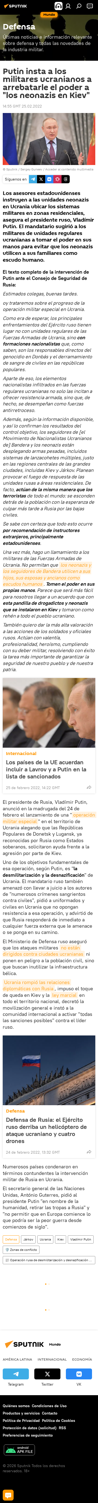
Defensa (15, 1111)
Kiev (60, 1239)
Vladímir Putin (80, 1239)
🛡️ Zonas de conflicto (21, 1250)
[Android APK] (19, 1450)
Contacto (49, 1413)
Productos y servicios (21, 1413)
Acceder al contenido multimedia (69, 169)
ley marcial (64, 995)
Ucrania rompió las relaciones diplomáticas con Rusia (37, 985)
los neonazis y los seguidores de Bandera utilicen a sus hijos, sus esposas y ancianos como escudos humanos (47, 574)
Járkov (28, 1239)
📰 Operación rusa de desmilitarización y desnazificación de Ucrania (50, 1260)
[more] (89, 787)
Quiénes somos (16, 1405)
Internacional (21, 753)
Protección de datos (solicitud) (30, 1427)
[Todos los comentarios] (8, 1495)
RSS (62, 1427)
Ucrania (45, 1239)
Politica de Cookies (58, 1420)
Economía (82, 1359)
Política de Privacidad (21, 1420)
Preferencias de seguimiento (28, 1435)
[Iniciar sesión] (68, 6)
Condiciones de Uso (49, 1405)
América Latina (17, 1359)
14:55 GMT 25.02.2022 (22, 106)
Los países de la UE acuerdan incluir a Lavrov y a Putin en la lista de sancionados (46, 769)
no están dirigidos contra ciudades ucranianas (43, 951)
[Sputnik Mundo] (16, 8)
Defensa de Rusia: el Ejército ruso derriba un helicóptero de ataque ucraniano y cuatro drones (46, 1130)
